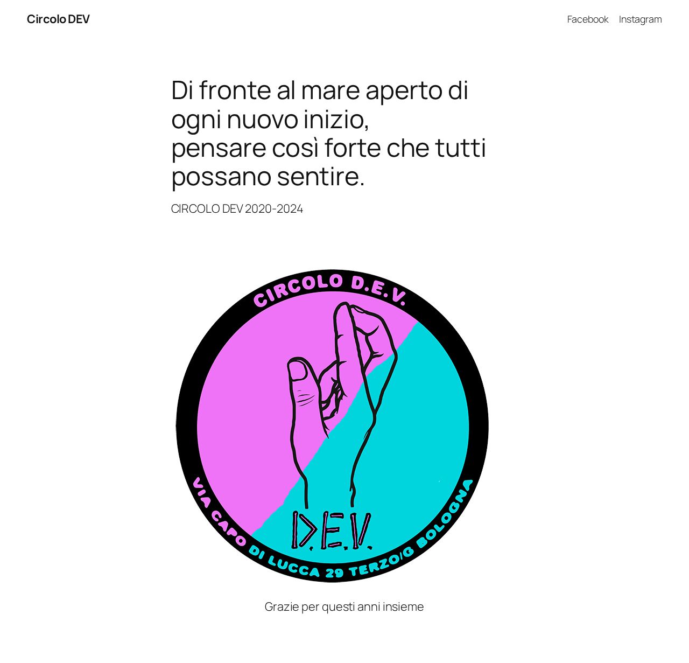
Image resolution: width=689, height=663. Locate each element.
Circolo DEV (58, 19)
